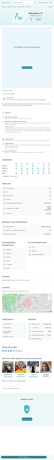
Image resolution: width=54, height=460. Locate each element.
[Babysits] (6, 2)
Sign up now (27, 419)
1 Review (10, 90)
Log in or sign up (27, 67)
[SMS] (16, 351)
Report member (7, 388)
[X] (6, 351)
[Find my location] (49, 302)
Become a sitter (43, 2)
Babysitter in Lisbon (35, 15)
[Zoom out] (49, 298)
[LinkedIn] (8, 351)
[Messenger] (11, 351)
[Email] (19, 351)
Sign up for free (16, 388)
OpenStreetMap (46, 311)
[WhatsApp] (14, 351)
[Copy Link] (21, 351)
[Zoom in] (49, 296)
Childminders (12, 381)
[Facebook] (3, 351)
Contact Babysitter (24, 457)
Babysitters (5, 381)
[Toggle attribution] (50, 311)
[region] (27, 303)
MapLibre (40, 311)
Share (50, 6)
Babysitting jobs (21, 381)
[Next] (51, 369)
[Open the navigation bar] (50, 2)
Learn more (43, 99)
